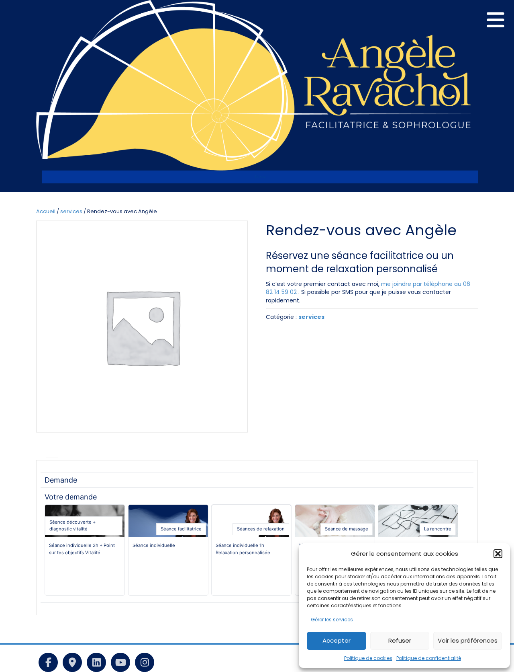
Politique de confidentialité (428, 658)
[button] (498, 554)
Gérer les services (332, 619)
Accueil (45, 211)
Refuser (399, 640)
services (71, 211)
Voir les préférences (468, 640)
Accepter (336, 640)
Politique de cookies (368, 658)
